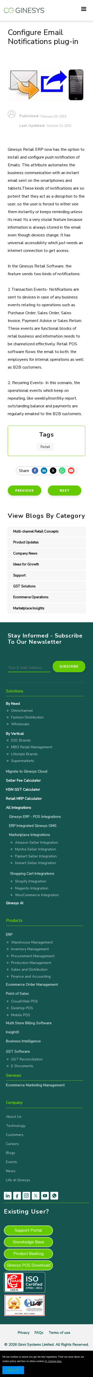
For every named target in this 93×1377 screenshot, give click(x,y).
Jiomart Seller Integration (35, 862)
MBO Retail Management (31, 747)
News (11, 1171)
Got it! (13, 1370)
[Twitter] (54, 471)
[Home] (24, 8)
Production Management (31, 962)
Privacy (23, 1332)
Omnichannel (22, 710)
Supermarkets (22, 760)
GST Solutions (24, 586)
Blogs (10, 1152)
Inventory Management (30, 949)
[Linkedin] (45, 471)
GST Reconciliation (27, 1059)
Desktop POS (22, 1008)
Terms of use (59, 1332)
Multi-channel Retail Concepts (36, 531)
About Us (13, 1116)
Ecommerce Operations (31, 597)
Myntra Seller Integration (35, 849)
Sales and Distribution (29, 969)
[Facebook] (36, 471)
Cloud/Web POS (24, 1001)
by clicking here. (53, 1361)
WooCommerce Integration (37, 895)
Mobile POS (20, 1015)
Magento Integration (31, 888)
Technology (15, 1125)
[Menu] (83, 9)
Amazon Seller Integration (36, 842)
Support (19, 575)
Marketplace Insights (28, 608)
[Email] (72, 471)
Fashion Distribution (27, 717)
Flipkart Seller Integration (36, 856)
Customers (15, 1134)
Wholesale (20, 724)
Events (11, 1161)
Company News (25, 553)
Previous (24, 490)
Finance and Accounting (31, 976)
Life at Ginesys (18, 1180)
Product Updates (26, 542)
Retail (45, 446)
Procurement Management (33, 956)
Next (65, 490)
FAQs (39, 1332)
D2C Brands (21, 740)
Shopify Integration (30, 881)
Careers (12, 1143)
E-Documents (22, 1066)
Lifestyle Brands (24, 754)
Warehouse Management (32, 942)
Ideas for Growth (26, 564)
